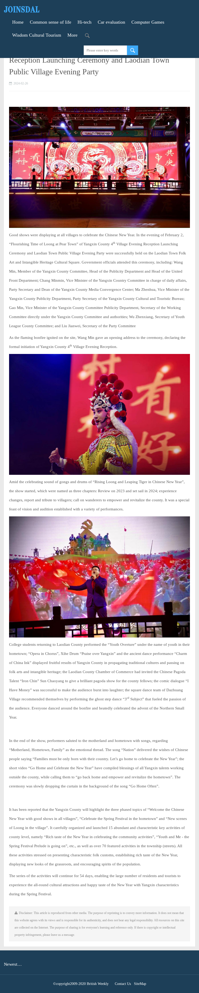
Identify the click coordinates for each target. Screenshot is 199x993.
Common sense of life (50, 22)
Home (18, 22)
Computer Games (147, 22)
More (72, 35)
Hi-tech (84, 22)
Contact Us (123, 984)
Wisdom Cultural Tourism (36, 35)
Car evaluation (111, 22)
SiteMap (140, 984)
